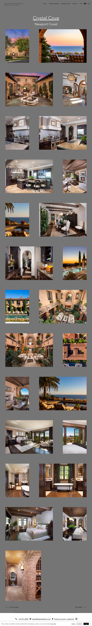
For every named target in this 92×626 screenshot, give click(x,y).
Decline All (79, 624)
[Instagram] (76, 619)
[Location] (52, 619)
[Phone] (16, 618)
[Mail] (30, 619)
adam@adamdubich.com (41, 619)
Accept (86, 624)
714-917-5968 (23, 619)
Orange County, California (64, 619)
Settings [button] (73, 624)
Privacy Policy (53, 624)
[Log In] (85, 3)
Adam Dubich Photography (13, 3)
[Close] (90, 624)
